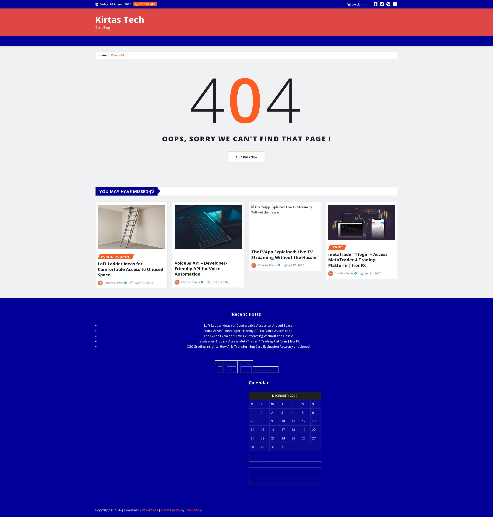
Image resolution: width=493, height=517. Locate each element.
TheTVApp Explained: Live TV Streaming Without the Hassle (283, 254)
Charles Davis (114, 283)
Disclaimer (245, 363)
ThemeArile (193, 510)
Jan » (252, 481)
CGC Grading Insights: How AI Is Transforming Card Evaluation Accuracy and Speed (248, 346)
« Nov (253, 458)
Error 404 (117, 55)
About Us (230, 363)
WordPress (150, 510)
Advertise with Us (265, 369)
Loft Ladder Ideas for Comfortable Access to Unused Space (130, 269)
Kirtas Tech (119, 19)
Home (102, 55)
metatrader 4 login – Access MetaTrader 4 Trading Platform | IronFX (357, 259)
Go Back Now (247, 157)
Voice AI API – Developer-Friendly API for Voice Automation (201, 268)
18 (293, 430)
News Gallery (170, 510)
